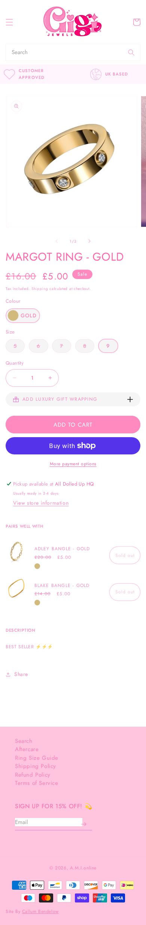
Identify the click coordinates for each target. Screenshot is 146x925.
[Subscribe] (83, 824)
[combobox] (64, 52)
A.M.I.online (83, 868)
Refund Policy (33, 775)
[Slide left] (56, 241)
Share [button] (21, 674)
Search (24, 741)
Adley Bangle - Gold (62, 549)
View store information (41, 503)
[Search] (131, 52)
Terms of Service (36, 783)
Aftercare (27, 749)
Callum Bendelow (40, 911)
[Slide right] (89, 241)
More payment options (73, 463)
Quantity (15, 363)
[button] (9, 22)
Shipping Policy (35, 766)
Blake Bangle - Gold (62, 585)
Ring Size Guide (36, 758)
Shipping (39, 288)
